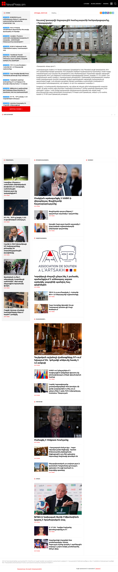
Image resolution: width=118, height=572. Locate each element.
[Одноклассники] (101, 13)
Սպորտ (38, 478)
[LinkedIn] (106, 13)
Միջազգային (9, 160)
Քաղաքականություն (42, 160)
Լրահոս (8, 12)
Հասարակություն (41, 238)
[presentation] (112, 115)
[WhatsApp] (111, 13)
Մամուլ (54, 13)
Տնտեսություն (40, 319)
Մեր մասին (28, 568)
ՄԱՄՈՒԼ (106, 3)
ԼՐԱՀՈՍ (86, 3)
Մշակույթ (39, 401)
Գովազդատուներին (37, 568)
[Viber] (108, 13)
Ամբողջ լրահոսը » (16, 109)
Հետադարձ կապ (21, 568)
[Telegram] (113, 13)
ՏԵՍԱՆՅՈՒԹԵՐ (96, 3)
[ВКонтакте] (103, 13)
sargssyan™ (98, 568)
